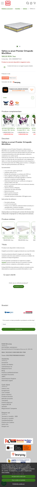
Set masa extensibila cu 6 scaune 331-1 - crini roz (23, 129)
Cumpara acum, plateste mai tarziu (18, 89)
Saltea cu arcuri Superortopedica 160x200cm (23, 237)
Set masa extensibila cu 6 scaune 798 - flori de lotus (8, 129)
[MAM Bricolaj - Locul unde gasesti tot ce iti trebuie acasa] (8, 3)
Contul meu (5, 388)
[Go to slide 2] (20, 46)
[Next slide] (32, 125)
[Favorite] (31, 3)
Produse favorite (7, 396)
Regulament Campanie (9, 408)
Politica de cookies (20, 469)
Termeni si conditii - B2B (10, 416)
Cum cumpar (6, 392)
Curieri (5, 97)
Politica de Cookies (8, 422)
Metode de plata (7, 398)
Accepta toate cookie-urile (18, 476)
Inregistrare (5, 390)
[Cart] (34, 3)
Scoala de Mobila (7, 364)
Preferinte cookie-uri (19, 484)
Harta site (5, 424)
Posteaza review (18, 286)
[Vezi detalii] (3, 125)
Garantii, (4, 262)
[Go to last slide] (5, 312)
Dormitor (17, 9)
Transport (5, 400)
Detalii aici (31, 90)
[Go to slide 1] (17, 46)
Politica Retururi (7, 402)
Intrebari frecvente (8, 374)
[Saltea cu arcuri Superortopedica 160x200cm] (23, 228)
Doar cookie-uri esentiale (18, 480)
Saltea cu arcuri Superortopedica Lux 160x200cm (8, 237)
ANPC (3, 376)
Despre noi (5, 426)
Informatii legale (7, 380)
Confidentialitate (7, 420)
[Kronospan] (9, 316)
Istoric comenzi (6, 394)
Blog (3, 370)
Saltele (25, 9)
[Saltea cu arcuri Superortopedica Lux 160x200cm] (8, 228)
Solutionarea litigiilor (9, 378)
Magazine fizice (7, 368)
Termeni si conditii (8, 418)
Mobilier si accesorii (7, 9)
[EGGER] (28, 316)
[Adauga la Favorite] (4, 67)
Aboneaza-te (18, 329)
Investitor (5, 362)
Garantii (4, 406)
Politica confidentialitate (10, 372)
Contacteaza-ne (7, 366)
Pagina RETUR (6, 404)
